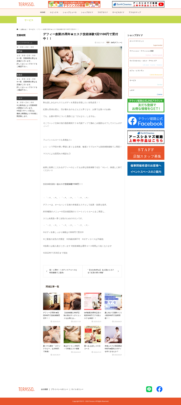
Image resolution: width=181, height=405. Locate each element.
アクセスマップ (135, 12)
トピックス (54, 12)
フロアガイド (103, 12)
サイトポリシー (77, 389)
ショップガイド (87, 12)
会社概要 (44, 389)
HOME (42, 12)
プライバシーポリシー (59, 389)
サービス (29, 20)
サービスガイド (118, 12)
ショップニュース (70, 12)
